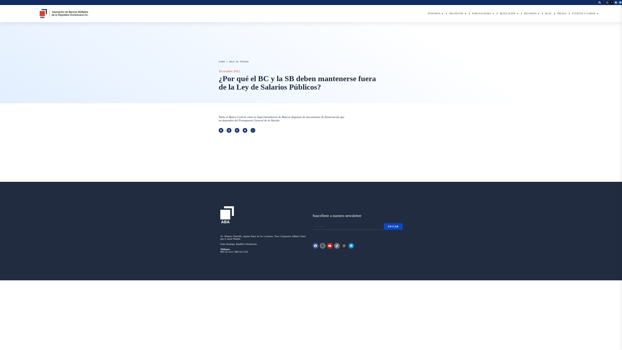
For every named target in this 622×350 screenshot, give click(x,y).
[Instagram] (607, 2)
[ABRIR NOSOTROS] (442, 13)
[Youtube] (330, 246)
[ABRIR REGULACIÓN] (517, 13)
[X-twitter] (611, 2)
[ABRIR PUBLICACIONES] (493, 13)
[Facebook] (616, 2)
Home (222, 62)
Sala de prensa (239, 62)
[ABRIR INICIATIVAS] (465, 13)
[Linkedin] (620, 2)
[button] (599, 2)
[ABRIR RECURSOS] (538, 13)
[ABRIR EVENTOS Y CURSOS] (597, 13)
